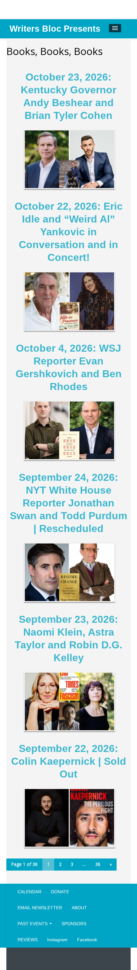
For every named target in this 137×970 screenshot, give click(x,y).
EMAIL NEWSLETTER (40, 907)
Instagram (57, 939)
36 (97, 864)
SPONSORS (73, 923)
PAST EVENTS (33, 923)
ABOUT (79, 907)
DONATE (60, 891)
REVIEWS (28, 939)
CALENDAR (29, 891)
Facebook (87, 939)
